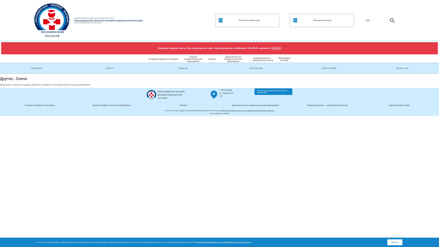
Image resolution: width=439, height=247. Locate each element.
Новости (110, 68)
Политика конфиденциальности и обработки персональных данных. (223, 242)
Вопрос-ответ (402, 68)
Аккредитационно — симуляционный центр (262, 59)
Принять (395, 242)
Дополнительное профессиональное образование (233, 59)
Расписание (36, 68)
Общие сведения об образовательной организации (272, 92)
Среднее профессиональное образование (193, 59)
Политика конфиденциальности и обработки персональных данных (247, 110)
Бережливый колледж (284, 59)
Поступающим (256, 68)
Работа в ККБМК (329, 68)
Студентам (183, 68)
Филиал (212, 59)
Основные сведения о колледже (163, 59)
